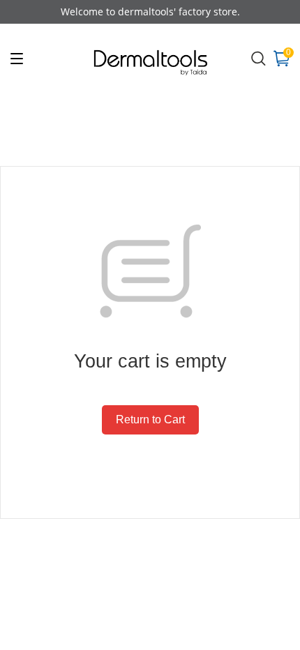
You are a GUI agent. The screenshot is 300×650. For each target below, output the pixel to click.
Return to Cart (150, 419)
